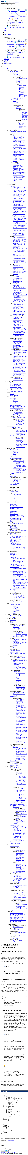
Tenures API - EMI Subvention (17, 320)
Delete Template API (18, 302)
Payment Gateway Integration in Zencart (18, 153)
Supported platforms (18, 103)
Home (8, 69)
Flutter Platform (23, 95)
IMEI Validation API (18, 335)
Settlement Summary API (19, 268)
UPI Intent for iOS (17, 468)
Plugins (15, 823)
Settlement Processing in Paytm (17, 914)
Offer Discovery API (18, 304)
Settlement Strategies (15, 915)
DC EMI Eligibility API (19, 336)
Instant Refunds (14, 395)
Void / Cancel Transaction (19, 855)
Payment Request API (21, 904)
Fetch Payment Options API (19, 705)
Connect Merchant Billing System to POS (19, 880)
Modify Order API (20, 720)
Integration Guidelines (15, 555)
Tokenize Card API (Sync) (19, 360)
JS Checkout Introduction (16, 622)
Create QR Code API (21, 430)
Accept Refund (13, 512)
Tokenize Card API (18, 359)
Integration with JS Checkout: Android (21, 465)
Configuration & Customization (17, 629)
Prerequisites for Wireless (19, 850)
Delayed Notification (15, 542)
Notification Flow (14, 567)
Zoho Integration (17, 168)
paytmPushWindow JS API (19, 572)
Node (14, 592)
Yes (3, 1150)
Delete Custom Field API (19, 300)
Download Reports (21, 759)
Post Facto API (20, 868)
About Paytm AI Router (19, 657)
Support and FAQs (17, 941)
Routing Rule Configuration (20, 668)
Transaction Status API (18, 202)
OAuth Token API (17, 209)
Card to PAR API (17, 364)
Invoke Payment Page (21, 634)
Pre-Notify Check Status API (20, 223)
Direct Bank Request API (19, 207)
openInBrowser (17, 575)
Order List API (16, 204)
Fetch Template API (18, 297)
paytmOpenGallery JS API (19, 583)
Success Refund (14, 514)
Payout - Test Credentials (16, 539)
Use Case (15, 938)
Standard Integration (21, 809)
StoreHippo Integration (18, 173)
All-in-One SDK (14, 71)
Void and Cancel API (21, 908)
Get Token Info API (18, 366)
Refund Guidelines (17, 596)
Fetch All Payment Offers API (20, 722)
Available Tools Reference (19, 932)
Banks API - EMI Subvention (17, 318)
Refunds (12, 394)
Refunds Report (20, 758)
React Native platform (22, 124)
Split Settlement (14, 918)
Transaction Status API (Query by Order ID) (21, 728)
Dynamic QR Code (15, 427)
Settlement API (16, 265)
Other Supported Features (19, 897)
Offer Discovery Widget (19, 802)
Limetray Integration (18, 175)
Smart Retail (11, 27)
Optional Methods (24, 118)
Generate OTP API (21, 708)
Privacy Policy (12, 1152)
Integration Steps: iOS (21, 469)
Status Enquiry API (21, 865)
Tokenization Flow (20, 687)
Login (6, 32)
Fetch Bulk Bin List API (19, 214)
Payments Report (20, 756)
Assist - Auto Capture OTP (16, 391)
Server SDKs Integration (16, 382)
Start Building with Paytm (16, 523)
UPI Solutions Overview (16, 458)
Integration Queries (17, 98)
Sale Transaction (20, 853)
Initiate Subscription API (19, 216)
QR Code (22, 11)
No (7, 1150)
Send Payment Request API (19, 439)
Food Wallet (12, 22)
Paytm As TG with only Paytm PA (20, 424)
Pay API (18, 703)
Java (14, 590)
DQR (17, 681)
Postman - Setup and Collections (18, 536)
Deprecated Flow (14, 528)
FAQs (14, 183)
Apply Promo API (17, 310)
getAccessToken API (18, 561)
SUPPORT (6, 60)
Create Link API (17, 285)
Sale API (18, 864)
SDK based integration (21, 78)
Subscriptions (13, 16)
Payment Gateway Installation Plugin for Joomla (18, 160)
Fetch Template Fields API (19, 299)
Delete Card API (17, 368)
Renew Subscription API (19, 225)
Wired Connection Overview (20, 885)
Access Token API (17, 208)
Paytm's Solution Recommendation (18, 530)
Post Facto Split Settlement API (17, 406)
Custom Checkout (17, 482)
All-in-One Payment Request (17, 435)
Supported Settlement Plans (16, 917)
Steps (14, 402)
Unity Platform (23, 96)
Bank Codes (13, 540)
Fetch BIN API (20, 712)
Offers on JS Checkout (21, 814)
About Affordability (15, 768)
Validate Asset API (17, 282)
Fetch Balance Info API (19, 194)
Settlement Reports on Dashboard (18, 920)
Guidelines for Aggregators (19, 595)
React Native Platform (22, 90)
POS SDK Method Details (19, 878)
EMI (14, 497)
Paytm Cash (20, 22)
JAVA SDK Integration (15, 384)
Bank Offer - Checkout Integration (21, 784)
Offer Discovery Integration (17, 804)
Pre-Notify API (17, 222)
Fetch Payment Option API (19, 190)
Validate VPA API (17, 200)
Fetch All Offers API (18, 307)
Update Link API (17, 286)
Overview (15, 74)
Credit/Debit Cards (17, 494)
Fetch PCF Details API (18, 191)
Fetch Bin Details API (18, 193)
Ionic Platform (22, 85)
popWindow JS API (18, 574)
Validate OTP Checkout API (20, 243)
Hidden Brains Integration (19, 176)
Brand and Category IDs (22, 798)
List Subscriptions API (18, 235)
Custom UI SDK (14, 99)
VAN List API (16, 343)
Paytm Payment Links (15, 449)
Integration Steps (17, 76)
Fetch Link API (17, 290)
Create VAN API (17, 339)
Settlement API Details (15, 921)
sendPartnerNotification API (20, 568)
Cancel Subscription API (19, 226)
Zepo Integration (17, 170)
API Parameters (17, 899)
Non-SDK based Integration (20, 80)
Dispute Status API (17, 378)
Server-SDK (13, 589)
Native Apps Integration (19, 107)
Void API (18, 867)
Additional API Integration (16, 571)
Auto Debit (12, 398)
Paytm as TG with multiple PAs (20, 421)
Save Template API (18, 296)
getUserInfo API (17, 562)
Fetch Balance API (20, 710)
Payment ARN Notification (16, 507)
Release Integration (17, 415)
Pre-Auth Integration (18, 412)
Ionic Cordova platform (22, 126)
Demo (14, 73)
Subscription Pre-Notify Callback (18, 516)
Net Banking (16, 495)
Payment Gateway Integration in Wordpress (19, 145)
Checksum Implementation (19, 548)
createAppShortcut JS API (19, 588)
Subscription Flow (20, 689)
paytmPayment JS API (18, 565)
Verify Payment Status (21, 635)
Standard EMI (19, 788)
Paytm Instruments (20, 673)
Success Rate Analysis (21, 754)
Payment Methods (14, 543)
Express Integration (21, 811)
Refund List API (17, 279)
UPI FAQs (12, 473)
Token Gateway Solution (19, 417)
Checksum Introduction (19, 547)
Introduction (13, 476)
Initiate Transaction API (19, 187)
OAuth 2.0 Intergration (18, 935)
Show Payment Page (18, 205)
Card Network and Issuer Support (18, 653)
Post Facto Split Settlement (20, 858)
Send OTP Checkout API (19, 242)
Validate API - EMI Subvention (18, 323)
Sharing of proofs (17, 608)
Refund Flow (16, 684)
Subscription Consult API (19, 262)
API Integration (14, 696)
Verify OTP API (20, 709)
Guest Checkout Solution (16, 763)
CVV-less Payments (15, 650)
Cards (17, 678)
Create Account (8, 34)
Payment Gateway (13, 11)
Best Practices (13, 484)
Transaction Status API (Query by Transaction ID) (21, 732)
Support (12, 922)
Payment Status (14, 505)
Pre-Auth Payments (15, 409)
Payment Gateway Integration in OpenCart (19, 139)
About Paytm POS (14, 846)
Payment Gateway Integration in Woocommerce (20, 147)
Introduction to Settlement (16, 913)
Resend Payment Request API (20, 442)
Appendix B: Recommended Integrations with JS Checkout (20, 644)
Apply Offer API (17, 306)
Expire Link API (17, 293)
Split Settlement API (18, 267)
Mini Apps (12, 553)
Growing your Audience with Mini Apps (19, 598)
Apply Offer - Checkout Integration (18, 805)
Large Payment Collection (16, 408)
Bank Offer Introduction (19, 772)
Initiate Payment (20, 632)
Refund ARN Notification (16, 515)
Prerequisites (16, 610)
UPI (14, 498)
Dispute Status (13, 511)
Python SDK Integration (16, 388)
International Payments (15, 405)
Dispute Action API (18, 380)
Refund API (16, 276)
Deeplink (15, 569)
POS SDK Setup (17, 876)
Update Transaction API (19, 189)
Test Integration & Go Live (19, 636)
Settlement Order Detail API (20, 271)
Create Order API (20, 699)
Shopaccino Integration (18, 166)
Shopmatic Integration (18, 169)
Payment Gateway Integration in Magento (18, 136)
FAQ (5, 30)
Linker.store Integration (18, 172)
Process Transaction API (19, 201)
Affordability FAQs (15, 843)
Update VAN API (17, 341)
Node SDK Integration (15, 385)
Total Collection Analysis (20, 751)
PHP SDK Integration (15, 387)
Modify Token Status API (19, 367)
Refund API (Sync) (18, 281)
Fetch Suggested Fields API (20, 295)
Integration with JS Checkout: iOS (20, 471)
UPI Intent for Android (18, 461)
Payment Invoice (21, 13)
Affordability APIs (14, 825)
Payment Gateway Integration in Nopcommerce (20, 150)
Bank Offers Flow (20, 688)
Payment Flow (13, 564)
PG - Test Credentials (15, 537)
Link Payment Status (15, 509)
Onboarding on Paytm (18, 692)
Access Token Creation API (19, 701)
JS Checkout (16, 483)
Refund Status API (17, 278)
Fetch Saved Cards (17, 374)
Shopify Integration (18, 163)
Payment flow (16, 671)
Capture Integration (18, 413)
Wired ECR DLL (17, 886)
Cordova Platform (21, 87)
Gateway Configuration (19, 667)
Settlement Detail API (18, 269)
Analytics (15, 747)
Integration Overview (18, 625)
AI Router (20, 19)
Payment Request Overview (20, 901)
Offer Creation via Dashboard (22, 777)
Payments (12, 186)
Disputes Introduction (15, 604)
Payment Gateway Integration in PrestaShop (19, 142)
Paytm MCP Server (18, 927)
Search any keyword (6, 3)
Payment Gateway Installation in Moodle (18, 156)
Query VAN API (17, 342)
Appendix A (11, 1140)
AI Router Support (14, 761)
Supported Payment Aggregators (18, 664)
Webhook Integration (15, 841)
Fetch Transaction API (18, 292)
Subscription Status (14, 508)
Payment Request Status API (20, 906)
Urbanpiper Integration (18, 177)
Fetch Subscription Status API (20, 735)
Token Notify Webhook (19, 362)
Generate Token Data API (19, 363)
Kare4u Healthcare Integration (17, 179)
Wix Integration (17, 165)
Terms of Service (5, 1152)
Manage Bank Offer (21, 781)
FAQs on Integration (18, 601)
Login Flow (13, 557)
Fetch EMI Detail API (18, 198)
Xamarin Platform (21, 93)
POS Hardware (20, 27)
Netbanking (19, 680)
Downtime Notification (15, 518)
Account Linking (24, 112)
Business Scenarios (14, 486)
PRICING (6, 28)
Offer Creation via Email (22, 779)
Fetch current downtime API (20, 350)
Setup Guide (16, 929)
